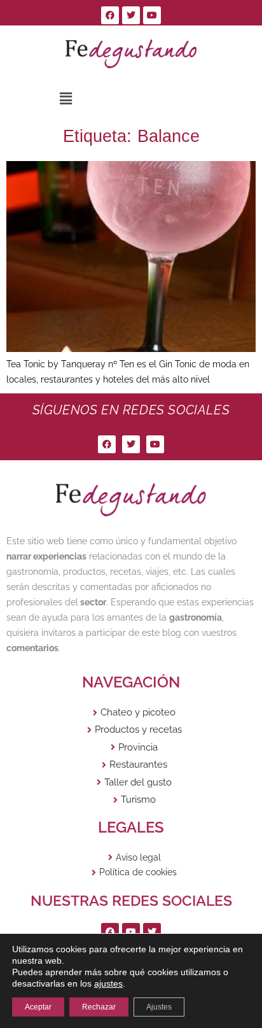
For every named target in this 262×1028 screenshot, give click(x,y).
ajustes (108, 983)
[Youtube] (152, 15)
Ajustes (159, 1007)
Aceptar (38, 1007)
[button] (65, 99)
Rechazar (99, 1007)
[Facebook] (110, 15)
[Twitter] (131, 15)
